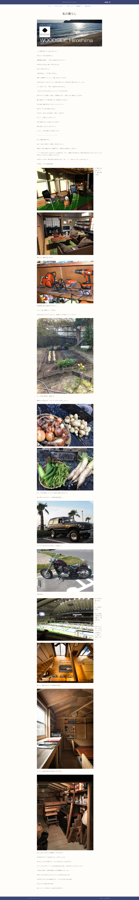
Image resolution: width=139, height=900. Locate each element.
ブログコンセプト (59, 6)
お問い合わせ (88, 6)
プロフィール (69, 6)
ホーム (49, 6)
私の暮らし (78, 6)
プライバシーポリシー (33, 898)
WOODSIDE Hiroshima (69, 2)
